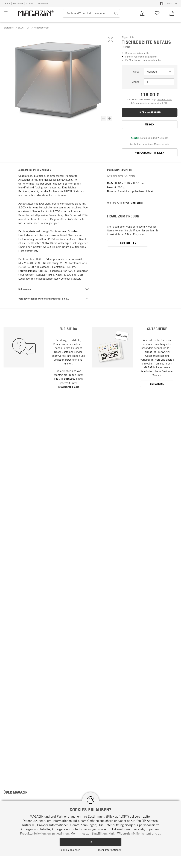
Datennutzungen (34, 821)
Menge (135, 81)
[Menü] (6, 13)
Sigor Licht (136, 202)
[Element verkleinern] (103, 118)
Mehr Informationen (109, 849)
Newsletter (43, 3)
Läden (7, 3)
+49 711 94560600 (64, 378)
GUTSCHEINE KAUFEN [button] (157, 384)
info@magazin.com (68, 387)
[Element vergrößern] (109, 118)
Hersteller (18, 3)
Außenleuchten (41, 27)
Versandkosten (164, 99)
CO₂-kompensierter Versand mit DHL (149, 103)
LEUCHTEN (24, 27)
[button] (110, 39)
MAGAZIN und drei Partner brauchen (55, 816)
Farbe (136, 71)
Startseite (9, 27)
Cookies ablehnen (70, 849)
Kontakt (30, 3)
